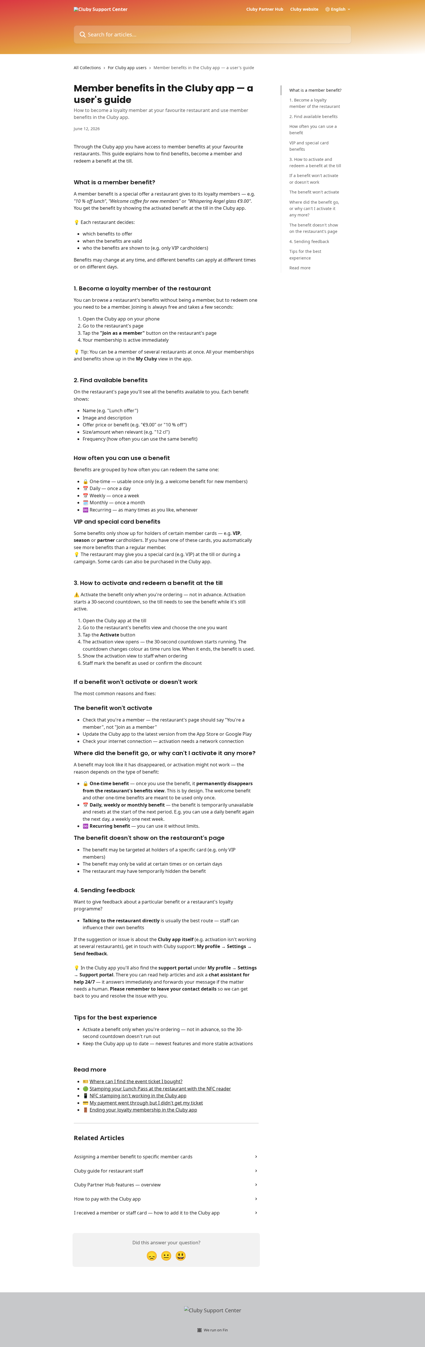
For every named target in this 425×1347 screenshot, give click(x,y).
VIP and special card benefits (309, 146)
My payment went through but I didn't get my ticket (146, 1103)
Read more (300, 267)
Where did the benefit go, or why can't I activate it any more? (314, 208)
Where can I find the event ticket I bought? (136, 1081)
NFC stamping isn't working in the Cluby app (138, 1095)
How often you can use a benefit (313, 129)
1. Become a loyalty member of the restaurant (314, 103)
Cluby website (304, 9)
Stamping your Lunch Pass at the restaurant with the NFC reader (160, 1088)
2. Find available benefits (313, 116)
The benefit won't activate (314, 192)
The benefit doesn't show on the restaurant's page (313, 228)
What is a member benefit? (315, 90)
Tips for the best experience (305, 254)
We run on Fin (216, 1330)
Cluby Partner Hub (264, 9)
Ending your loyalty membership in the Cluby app (143, 1110)
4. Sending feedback (309, 241)
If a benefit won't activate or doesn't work (313, 179)
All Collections (87, 67)
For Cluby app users (127, 67)
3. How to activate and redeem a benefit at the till (315, 162)
